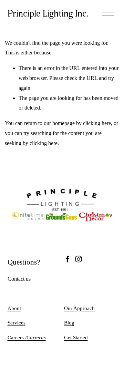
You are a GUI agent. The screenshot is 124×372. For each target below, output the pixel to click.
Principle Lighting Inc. (48, 13)
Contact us (19, 279)
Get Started (76, 337)
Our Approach (79, 308)
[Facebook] (67, 259)
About (14, 308)
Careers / (27, 337)
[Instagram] (78, 259)
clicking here (97, 123)
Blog (69, 323)
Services (16, 323)
